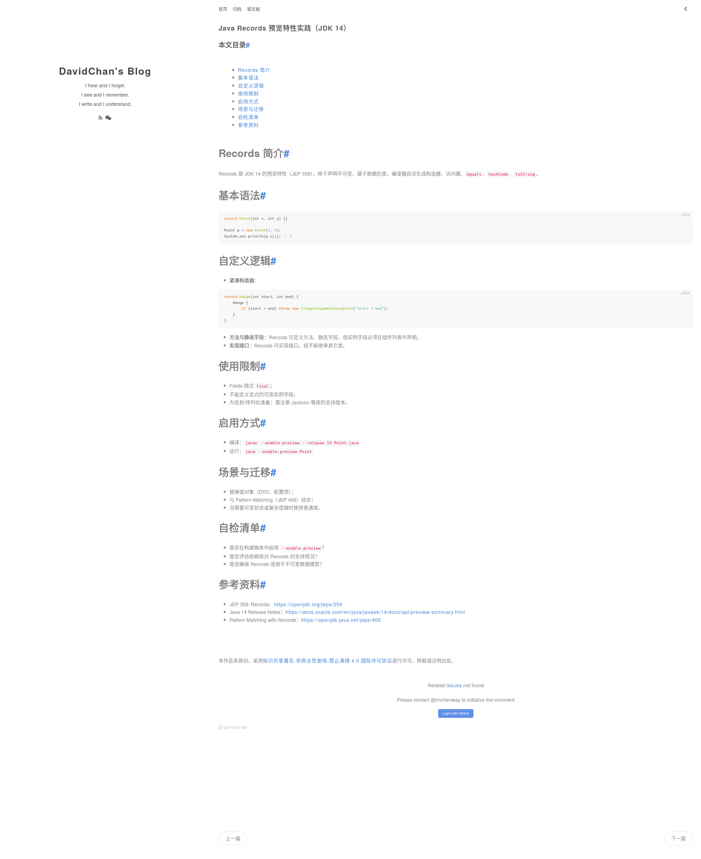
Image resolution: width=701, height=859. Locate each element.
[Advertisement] (455, 785)
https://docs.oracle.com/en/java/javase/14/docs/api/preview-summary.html (375, 611)
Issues (454, 685)
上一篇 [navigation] (233, 838)
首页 (223, 8)
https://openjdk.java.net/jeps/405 (341, 619)
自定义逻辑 (251, 85)
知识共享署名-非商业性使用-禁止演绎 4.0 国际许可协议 (327, 660)
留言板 (253, 8)
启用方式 (248, 101)
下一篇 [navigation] (678, 838)
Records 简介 (254, 69)
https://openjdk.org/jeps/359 (308, 604)
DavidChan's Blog (105, 70)
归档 (237, 8)
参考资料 (248, 124)
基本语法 (248, 77)
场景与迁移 (251, 108)
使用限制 (248, 93)
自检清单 (248, 116)
